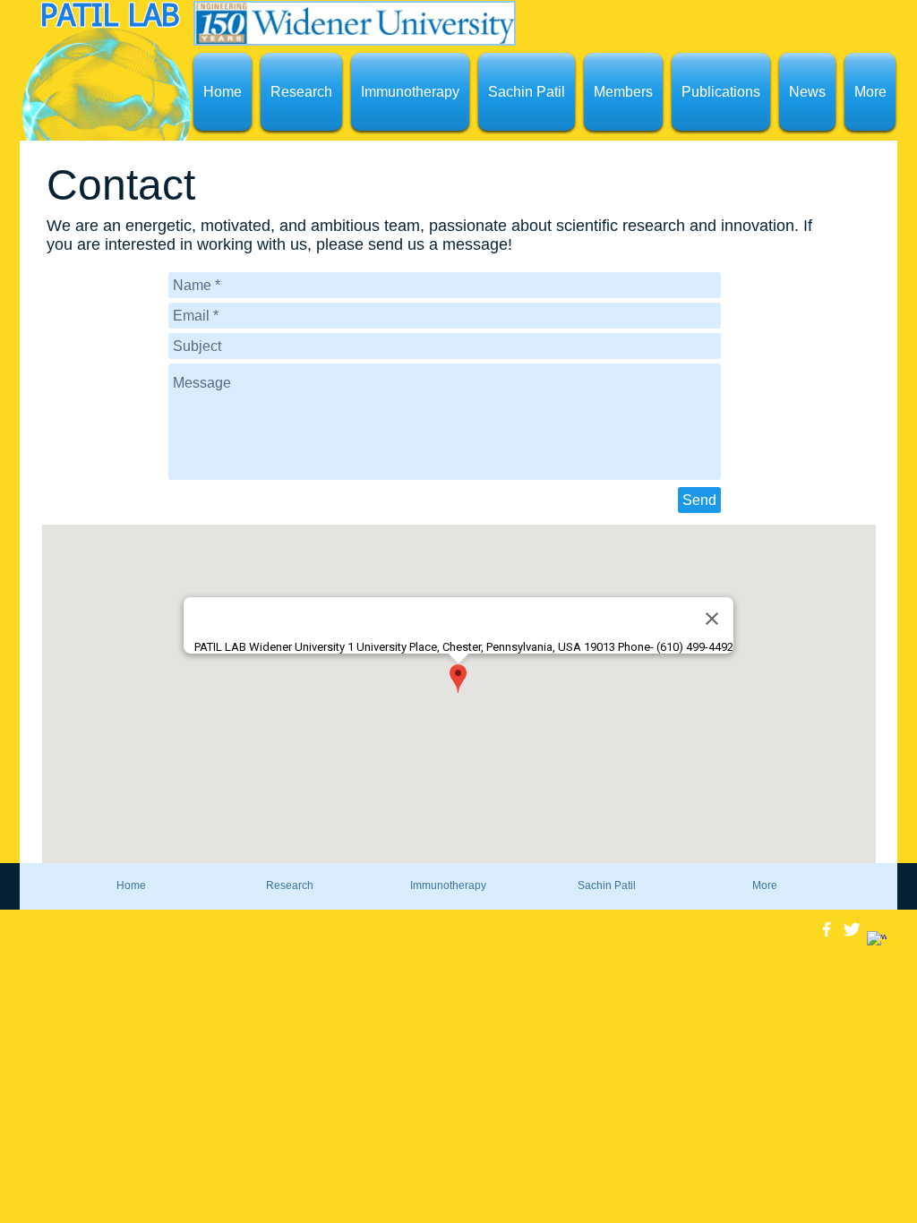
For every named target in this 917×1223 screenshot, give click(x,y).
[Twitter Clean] (851, 929)
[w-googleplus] (877, 941)
